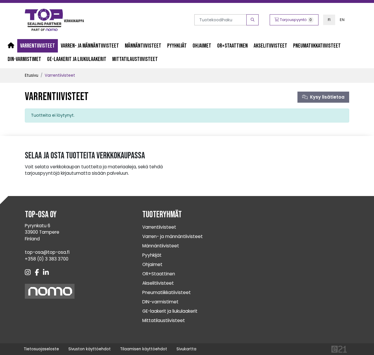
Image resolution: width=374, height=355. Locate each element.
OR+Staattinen (232, 45)
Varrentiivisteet (37, 45)
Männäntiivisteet (143, 45)
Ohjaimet (202, 45)
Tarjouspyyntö (295, 19)
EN (342, 19)
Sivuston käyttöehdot (89, 349)
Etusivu (31, 75)
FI (329, 19)
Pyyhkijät (177, 45)
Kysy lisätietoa (326, 97)
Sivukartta (186, 349)
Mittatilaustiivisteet (135, 59)
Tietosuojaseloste (41, 349)
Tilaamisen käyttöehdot (143, 349)
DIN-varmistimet (24, 59)
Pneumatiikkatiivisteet (317, 45)
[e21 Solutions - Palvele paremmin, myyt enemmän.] (339, 348)
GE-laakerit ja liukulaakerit (76, 59)
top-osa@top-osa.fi (47, 252)
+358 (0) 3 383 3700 (46, 259)
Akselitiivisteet (270, 45)
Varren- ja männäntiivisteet (90, 45)
